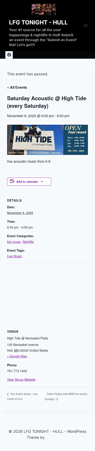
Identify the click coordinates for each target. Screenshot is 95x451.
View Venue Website (21, 379)
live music (14, 241)
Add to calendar (27, 182)
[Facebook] (9, 55)
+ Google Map (17, 356)
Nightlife (28, 241)
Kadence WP (57, 437)
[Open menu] (86, 25)
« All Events (17, 87)
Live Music (14, 256)
